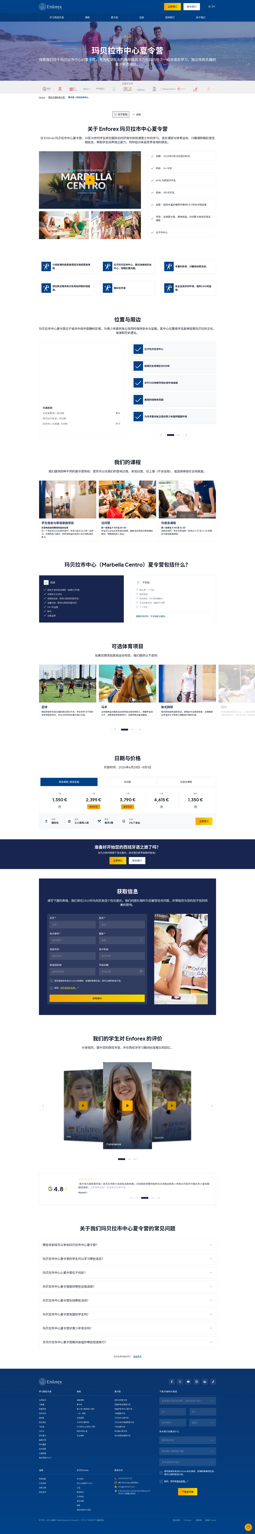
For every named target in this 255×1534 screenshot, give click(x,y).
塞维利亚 (42, 1440)
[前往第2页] (178, 435)
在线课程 (80, 1418)
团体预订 (170, 17)
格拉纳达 (42, 1422)
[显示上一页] (161, 435)
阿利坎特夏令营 (121, 1400)
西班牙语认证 (82, 1431)
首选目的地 (55, 964)
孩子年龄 (103, 949)
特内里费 (42, 1444)
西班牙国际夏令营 (56, 97)
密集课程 (80, 1400)
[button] (127, 1245)
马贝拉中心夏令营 (122, 1418)
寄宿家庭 (42, 1479)
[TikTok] (213, 1382)
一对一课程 (81, 1413)
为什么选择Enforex (84, 1483)
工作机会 (80, 1496)
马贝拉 (41, 1431)
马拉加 (41, 1427)
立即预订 (172, 6)
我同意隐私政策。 (69, 987)
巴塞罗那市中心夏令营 (123, 1409)
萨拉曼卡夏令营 (121, 1431)
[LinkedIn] (205, 1382)
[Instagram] (197, 1382)
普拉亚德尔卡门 (45, 1458)
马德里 (41, 1404)
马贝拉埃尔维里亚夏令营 (124, 1422)
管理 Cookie (210, 1520)
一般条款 (198, 1520)
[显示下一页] (185, 435)
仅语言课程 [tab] (186, 781)
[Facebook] (172, 1382)
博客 (78, 1505)
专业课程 (80, 1435)
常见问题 (80, 1501)
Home (42, 97)
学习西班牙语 (57, 17)
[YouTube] (188, 1382)
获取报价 (97, 998)
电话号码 (54, 949)
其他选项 (42, 1492)
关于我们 (200, 17)
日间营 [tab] (127, 781)
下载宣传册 (188, 1491)
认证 (78, 1488)
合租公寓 (42, 1488)
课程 (87, 17)
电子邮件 (54, 933)
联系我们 (191, 6)
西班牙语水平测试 (84, 1510)
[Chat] (248, 1527)
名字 (52, 917)
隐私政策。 (181, 1481)
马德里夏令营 (120, 1413)
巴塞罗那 (42, 1409)
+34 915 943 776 (125, 1478)
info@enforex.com (126, 1487)
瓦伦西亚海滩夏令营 (122, 1435)
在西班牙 (42, 1400)
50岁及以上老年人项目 (86, 1427)
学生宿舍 (42, 1483)
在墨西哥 (42, 1453)
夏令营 (114, 17)
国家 (101, 933)
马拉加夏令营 (120, 1427)
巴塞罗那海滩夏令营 (122, 1404)
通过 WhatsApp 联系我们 (128, 1483)
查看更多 (137, 1356)
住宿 (141, 17)
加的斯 (41, 1418)
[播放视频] (90, 180)
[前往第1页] (170, 435)
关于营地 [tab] (122, 114)
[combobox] (211, 6)
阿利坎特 (42, 1413)
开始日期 (103, 964)
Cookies (187, 1520)
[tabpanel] (127, 182)
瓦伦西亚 (42, 1449)
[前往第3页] (135, 1159)
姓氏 (101, 917)
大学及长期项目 (83, 1422)
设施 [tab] (138, 114)
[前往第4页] (150, 1198)
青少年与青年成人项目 (85, 1409)
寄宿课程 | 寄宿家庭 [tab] (69, 781)
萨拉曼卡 (42, 1435)
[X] (180, 1382)
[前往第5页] (158, 1198)
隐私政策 (176, 1520)
